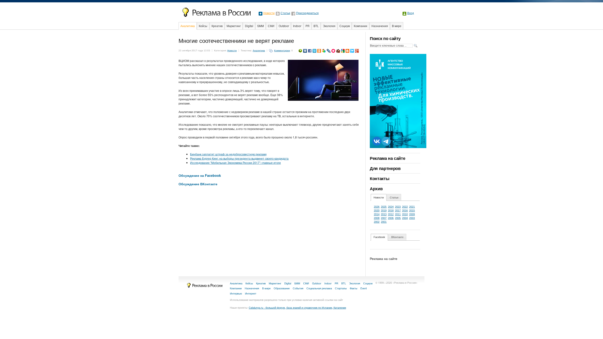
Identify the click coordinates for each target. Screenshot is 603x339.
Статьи (285, 13)
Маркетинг (234, 26)
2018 (391, 210)
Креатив (217, 26)
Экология (329, 26)
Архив (376, 189)
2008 (376, 218)
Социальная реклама (319, 288)
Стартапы (341, 288)
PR (308, 26)
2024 (391, 206)
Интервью (236, 293)
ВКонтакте (397, 237)
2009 (412, 214)
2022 (405, 206)
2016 (405, 210)
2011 (398, 214)
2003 (412, 218)
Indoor (297, 26)
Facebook (379, 237)
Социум (344, 26)
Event (363, 288)
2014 (376, 214)
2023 (398, 206)
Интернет (250, 293)
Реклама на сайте (387, 158)
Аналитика (187, 26)
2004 (405, 218)
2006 (391, 218)
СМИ (271, 26)
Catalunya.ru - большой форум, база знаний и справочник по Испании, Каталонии (297, 307)
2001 (384, 221)
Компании (360, 26)
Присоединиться (307, 13)
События (298, 288)
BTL (316, 26)
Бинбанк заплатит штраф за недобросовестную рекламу (228, 154)
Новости (269, 13)
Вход (410, 13)
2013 (384, 214)
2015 (412, 210)
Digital (249, 26)
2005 (398, 218)
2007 (384, 218)
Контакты (379, 178)
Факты (353, 288)
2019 (384, 210)
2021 (412, 206)
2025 (384, 206)
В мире (396, 26)
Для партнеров (385, 168)
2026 (376, 206)
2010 (405, 214)
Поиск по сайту (385, 38)
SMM (260, 26)
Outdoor (284, 26)
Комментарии (282, 50)
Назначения (379, 26)
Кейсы (203, 26)
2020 (376, 210)
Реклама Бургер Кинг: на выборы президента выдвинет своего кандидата (239, 158)
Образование (282, 288)
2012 (391, 214)
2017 (398, 210)
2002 (376, 221)
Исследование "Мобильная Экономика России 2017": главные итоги (235, 163)
